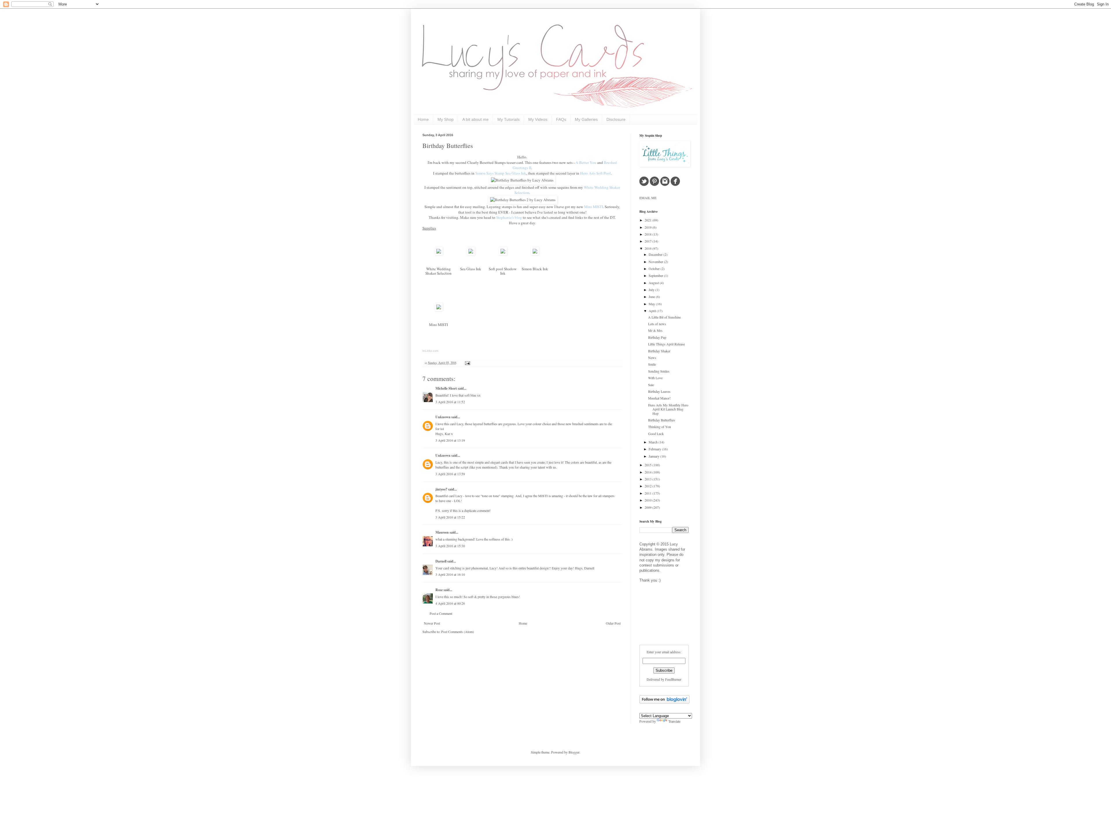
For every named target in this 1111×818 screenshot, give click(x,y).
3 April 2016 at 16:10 (450, 574)
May (652, 303)
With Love (655, 377)
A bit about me (475, 119)
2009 (648, 507)
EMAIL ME (647, 197)
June (652, 296)
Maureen (442, 532)
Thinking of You (659, 426)
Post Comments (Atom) (457, 631)
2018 (648, 234)
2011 (648, 493)
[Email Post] (466, 363)
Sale (651, 384)
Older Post (613, 623)
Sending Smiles (658, 371)
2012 (648, 486)
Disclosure (616, 119)
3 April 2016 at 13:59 (450, 473)
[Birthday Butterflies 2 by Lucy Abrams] (522, 199)
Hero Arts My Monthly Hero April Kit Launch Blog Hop (668, 409)
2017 (648, 241)
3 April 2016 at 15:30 (450, 545)
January (654, 456)
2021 (648, 220)
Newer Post (432, 623)
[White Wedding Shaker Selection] (439, 253)
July (652, 289)
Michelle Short (446, 388)
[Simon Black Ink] (535, 253)
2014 (648, 472)
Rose (439, 589)
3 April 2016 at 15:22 (450, 517)
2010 (648, 500)
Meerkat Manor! (659, 398)
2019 (648, 227)
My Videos (537, 119)
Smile (652, 364)
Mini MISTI (438, 324)
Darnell (440, 561)
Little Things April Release (666, 344)
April (653, 310)
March (653, 442)
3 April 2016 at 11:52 (450, 401)
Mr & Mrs (655, 330)
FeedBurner (673, 679)
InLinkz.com (430, 350)
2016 (648, 248)
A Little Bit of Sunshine (664, 317)
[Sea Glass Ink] (471, 253)
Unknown (442, 416)
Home (423, 119)
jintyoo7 (441, 489)
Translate (674, 721)
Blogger (574, 752)
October (655, 268)
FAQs (561, 119)
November (656, 261)
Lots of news (657, 323)
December (656, 254)
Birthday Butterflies (447, 145)
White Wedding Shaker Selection (438, 271)
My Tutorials (508, 119)
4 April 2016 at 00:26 (450, 603)
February (655, 449)
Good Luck (656, 433)
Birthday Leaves (659, 391)
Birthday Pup (657, 337)
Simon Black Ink (535, 268)
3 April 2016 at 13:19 (450, 440)
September (656, 275)
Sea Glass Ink (470, 268)
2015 (648, 464)
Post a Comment (441, 613)
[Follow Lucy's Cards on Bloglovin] (664, 702)
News (652, 357)
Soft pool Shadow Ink (503, 271)
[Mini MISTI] (439, 309)
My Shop (445, 119)
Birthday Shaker (659, 351)
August (654, 282)
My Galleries (586, 119)
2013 (648, 479)
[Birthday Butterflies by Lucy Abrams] (522, 180)
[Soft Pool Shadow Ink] (503, 253)
